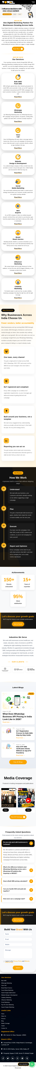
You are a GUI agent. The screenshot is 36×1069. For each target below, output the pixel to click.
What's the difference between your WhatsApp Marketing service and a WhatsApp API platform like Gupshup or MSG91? (17, 870)
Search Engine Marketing (7, 1007)
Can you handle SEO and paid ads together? (17, 890)
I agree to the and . (17, 961)
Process (3, 1018)
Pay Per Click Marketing (7, 1004)
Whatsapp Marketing (6, 983)
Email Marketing (5, 1002)
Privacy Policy (5, 1063)
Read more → (7, 722)
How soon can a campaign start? (17, 898)
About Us (3, 1016)
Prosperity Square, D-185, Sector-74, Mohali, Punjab (18, 1053)
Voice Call (3, 985)
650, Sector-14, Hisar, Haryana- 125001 (14, 1035)
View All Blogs (18, 762)
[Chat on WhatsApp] (32, 1064)
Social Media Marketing (7, 990)
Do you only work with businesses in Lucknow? (18, 843)
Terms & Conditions (16, 1063)
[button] (2, 11)
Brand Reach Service (6, 988)
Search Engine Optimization (8, 992)
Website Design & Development (9, 995)
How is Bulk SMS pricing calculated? (17, 881)
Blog (2, 1021)
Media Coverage (5, 1023)
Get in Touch (18, 624)
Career (3, 1025)
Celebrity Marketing (6, 997)
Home (2, 1013)
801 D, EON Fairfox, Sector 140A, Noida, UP (16, 1049)
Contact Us (4, 1028)
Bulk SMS (3, 980)
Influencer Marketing (6, 1000)
